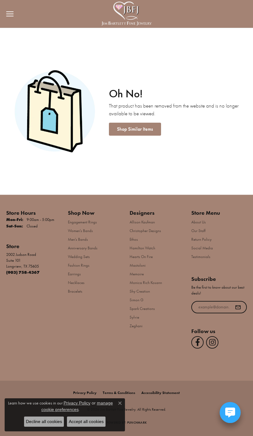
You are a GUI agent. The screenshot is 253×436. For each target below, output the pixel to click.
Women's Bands (80, 230)
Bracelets (75, 291)
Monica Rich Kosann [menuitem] (146, 282)
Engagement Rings (82, 222)
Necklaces (76, 282)
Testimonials (200, 256)
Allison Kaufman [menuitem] (142, 222)
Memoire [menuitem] (137, 274)
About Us (198, 222)
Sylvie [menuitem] (134, 317)
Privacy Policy (85, 392)
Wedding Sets (79, 256)
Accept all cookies (86, 421)
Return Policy (201, 239)
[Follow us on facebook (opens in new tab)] (197, 342)
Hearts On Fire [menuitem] (141, 256)
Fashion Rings (78, 265)
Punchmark (137, 423)
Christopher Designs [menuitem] (145, 230)
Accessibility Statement (160, 392)
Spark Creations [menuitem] (142, 308)
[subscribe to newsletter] (238, 307)
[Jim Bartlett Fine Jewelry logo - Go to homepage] (126, 14)
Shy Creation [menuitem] (140, 291)
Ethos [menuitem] (134, 239)
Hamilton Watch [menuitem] (142, 248)
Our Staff (198, 230)
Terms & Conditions (119, 392)
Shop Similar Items (135, 129)
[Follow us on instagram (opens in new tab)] (212, 342)
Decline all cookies (44, 421)
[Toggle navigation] (8, 14)
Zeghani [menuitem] (136, 325)
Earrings (74, 274)
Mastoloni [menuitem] (138, 265)
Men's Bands (78, 239)
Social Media (202, 248)
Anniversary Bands (82, 248)
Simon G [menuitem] (136, 300)
